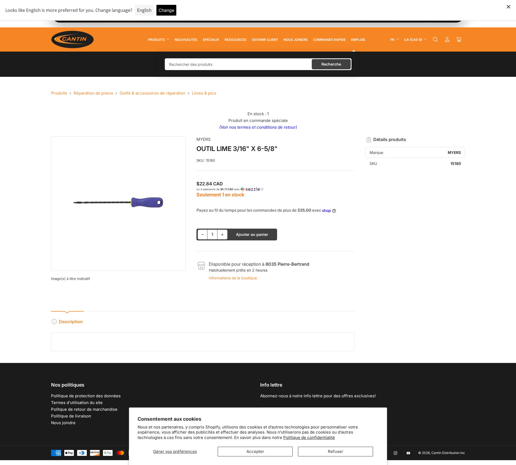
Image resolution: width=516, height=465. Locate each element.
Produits (156, 40)
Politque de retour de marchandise (84, 409)
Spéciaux (211, 40)
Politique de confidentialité (309, 437)
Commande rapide (329, 40)
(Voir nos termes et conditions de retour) (258, 127)
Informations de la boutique (233, 278)
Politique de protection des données (86, 395)
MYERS (203, 139)
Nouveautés (186, 40)
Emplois (358, 40)
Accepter (255, 451)
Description (71, 321)
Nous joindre (296, 40)
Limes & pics (204, 93)
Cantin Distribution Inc (448, 453)
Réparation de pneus (93, 93)
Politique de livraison (71, 416)
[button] (275, 189)
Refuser (335, 451)
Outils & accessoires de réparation (152, 93)
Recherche (331, 64)
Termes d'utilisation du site (77, 402)
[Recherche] (435, 39)
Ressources (235, 40)
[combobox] (258, 64)
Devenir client (265, 40)
